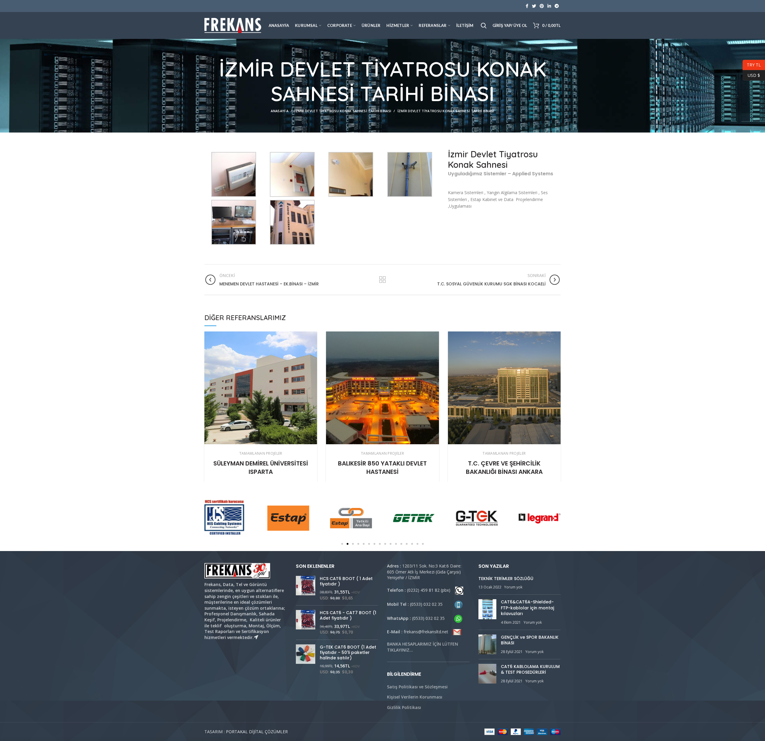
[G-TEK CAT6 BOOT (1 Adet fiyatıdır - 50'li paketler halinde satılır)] (305, 659)
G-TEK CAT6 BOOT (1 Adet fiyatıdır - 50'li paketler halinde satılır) (348, 652)
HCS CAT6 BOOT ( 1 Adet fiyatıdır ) (346, 581)
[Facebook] (527, 6)
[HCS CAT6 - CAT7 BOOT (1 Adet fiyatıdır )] (305, 622)
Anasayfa (279, 111)
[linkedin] (549, 6)
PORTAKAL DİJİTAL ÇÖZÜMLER (257, 731)
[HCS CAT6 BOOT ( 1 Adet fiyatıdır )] (305, 588)
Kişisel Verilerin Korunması (414, 697)
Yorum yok (513, 587)
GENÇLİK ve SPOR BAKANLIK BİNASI (530, 640)
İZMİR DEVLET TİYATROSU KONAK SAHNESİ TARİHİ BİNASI (342, 111)
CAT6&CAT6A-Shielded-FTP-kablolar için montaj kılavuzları (527, 608)
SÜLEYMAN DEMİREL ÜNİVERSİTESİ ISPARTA (260, 467)
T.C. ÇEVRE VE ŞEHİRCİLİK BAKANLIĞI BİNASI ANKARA (504, 467)
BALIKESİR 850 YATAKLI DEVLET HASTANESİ (382, 467)
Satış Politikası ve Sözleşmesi (417, 687)
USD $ (751, 74)
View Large (312, 335)
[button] (342, 544)
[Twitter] (534, 6)
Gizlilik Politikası (404, 707)
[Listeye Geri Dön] (382, 279)
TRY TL (752, 64)
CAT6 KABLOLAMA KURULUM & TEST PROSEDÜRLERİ (530, 669)
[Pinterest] (542, 6)
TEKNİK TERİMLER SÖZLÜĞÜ (505, 579)
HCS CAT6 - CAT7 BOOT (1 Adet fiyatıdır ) (348, 615)
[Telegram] (557, 6)
